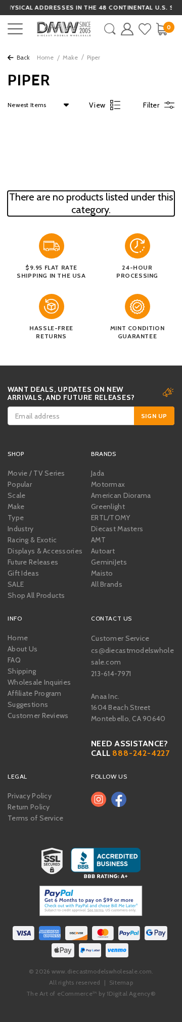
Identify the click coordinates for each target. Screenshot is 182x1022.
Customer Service (120, 638)
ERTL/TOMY (110, 517)
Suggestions (28, 704)
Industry (20, 528)
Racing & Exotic (32, 539)
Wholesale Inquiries (39, 682)
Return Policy (29, 806)
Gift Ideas (23, 573)
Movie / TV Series (36, 473)
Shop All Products (36, 595)
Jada (97, 473)
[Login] (127, 29)
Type (16, 517)
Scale (16, 495)
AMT (98, 539)
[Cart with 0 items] (161, 29)
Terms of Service (35, 818)
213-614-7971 (111, 673)
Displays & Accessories (45, 550)
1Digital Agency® (131, 993)
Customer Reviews (38, 715)
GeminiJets (109, 562)
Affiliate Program (35, 693)
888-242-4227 (141, 753)
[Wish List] (145, 29)
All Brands (106, 584)
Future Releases (33, 562)
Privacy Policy (30, 795)
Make (70, 57)
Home (45, 57)
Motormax (108, 484)
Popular (20, 484)
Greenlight (108, 506)
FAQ (14, 660)
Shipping (22, 671)
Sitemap (121, 982)
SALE (16, 584)
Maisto (102, 573)
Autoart (103, 550)
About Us (22, 648)
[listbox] (36, 105)
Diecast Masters (117, 528)
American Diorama (121, 495)
